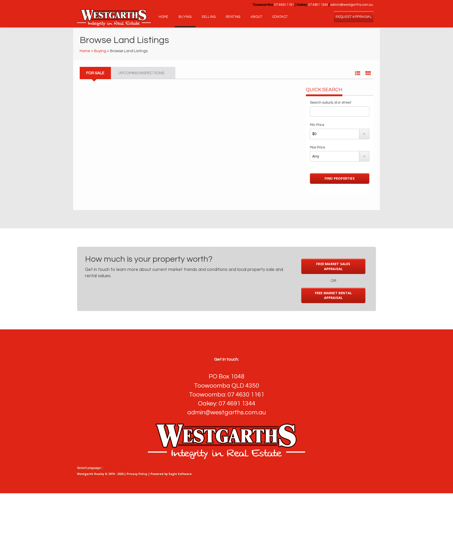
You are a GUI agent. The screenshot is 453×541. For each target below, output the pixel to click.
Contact (280, 17)
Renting (233, 17)
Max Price (317, 147)
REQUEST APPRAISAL (354, 17)
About (256, 17)
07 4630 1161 (284, 5)
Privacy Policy (137, 474)
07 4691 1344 (318, 5)
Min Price (317, 125)
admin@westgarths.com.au (351, 5)
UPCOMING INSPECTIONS (141, 73)
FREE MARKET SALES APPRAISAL (333, 266)
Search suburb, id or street (330, 102)
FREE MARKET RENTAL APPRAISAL (333, 295)
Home (164, 17)
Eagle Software (180, 474)
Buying (185, 17)
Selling (209, 17)
